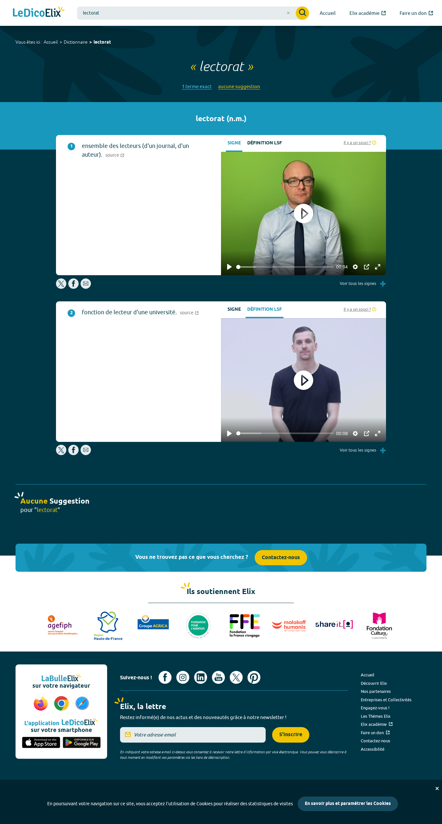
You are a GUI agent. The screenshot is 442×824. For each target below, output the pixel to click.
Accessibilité (372, 749)
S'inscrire (290, 734)
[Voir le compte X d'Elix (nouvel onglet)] (236, 677)
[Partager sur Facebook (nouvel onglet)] (73, 287)
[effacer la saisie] (288, 12)
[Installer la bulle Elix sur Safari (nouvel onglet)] (82, 704)
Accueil (51, 42)
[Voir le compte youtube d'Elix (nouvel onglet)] (218, 677)
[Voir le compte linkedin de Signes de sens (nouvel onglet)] (200, 677)
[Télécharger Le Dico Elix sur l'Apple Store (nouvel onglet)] (41, 743)
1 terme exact (197, 86)
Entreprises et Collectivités (386, 699)
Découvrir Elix (374, 683)
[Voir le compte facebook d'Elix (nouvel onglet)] (165, 677)
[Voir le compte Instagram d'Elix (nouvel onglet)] (182, 677)
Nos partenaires (376, 691)
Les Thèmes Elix (376, 716)
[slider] (285, 267)
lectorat (102, 42)
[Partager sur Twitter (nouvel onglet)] (61, 287)
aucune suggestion (239, 86)
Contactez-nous (281, 557)
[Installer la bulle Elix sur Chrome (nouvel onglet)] (62, 704)
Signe (234, 143)
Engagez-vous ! (375, 707)
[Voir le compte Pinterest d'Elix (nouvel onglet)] (254, 677)
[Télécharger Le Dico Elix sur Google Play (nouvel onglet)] (82, 743)
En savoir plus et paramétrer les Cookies (348, 804)
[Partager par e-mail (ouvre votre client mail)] (86, 287)
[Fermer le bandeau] (437, 788)
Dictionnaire (76, 42)
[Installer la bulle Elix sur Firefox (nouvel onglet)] (42, 704)
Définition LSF (264, 143)
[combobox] (193, 13)
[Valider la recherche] (302, 13)
